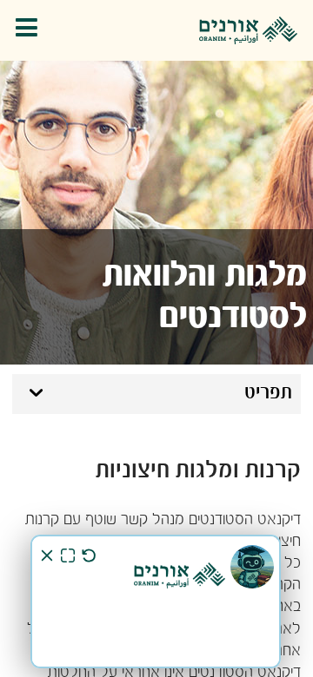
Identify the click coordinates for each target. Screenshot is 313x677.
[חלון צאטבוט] (155, 601)
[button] (31, 31)
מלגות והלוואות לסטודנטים (205, 296)
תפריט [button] (268, 393)
